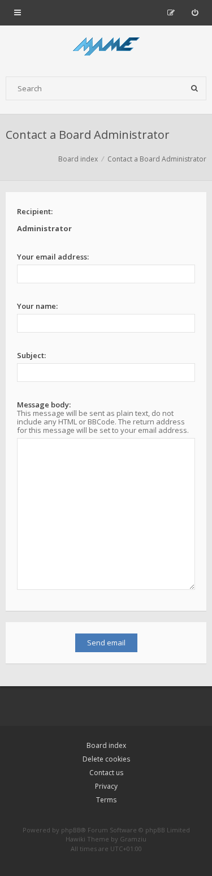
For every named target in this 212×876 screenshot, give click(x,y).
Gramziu (133, 839)
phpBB (71, 830)
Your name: (37, 306)
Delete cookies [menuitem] (106, 759)
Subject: (31, 355)
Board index (106, 745)
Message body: (44, 404)
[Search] (194, 88)
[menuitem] (194, 12)
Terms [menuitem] (106, 800)
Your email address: (53, 257)
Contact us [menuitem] (106, 772)
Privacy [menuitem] (106, 786)
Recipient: (35, 211)
